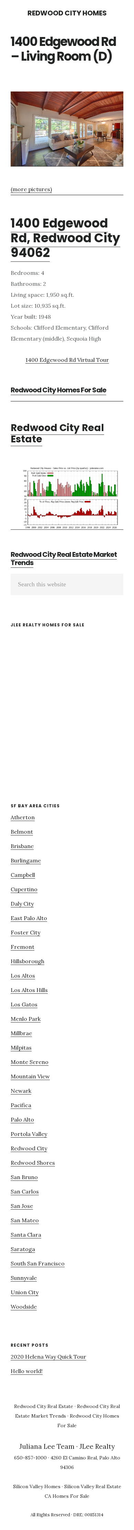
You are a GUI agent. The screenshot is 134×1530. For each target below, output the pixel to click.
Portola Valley (29, 1133)
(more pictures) (31, 189)
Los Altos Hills (29, 990)
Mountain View (30, 1076)
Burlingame (26, 860)
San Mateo (25, 1220)
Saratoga (23, 1249)
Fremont (22, 946)
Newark (21, 1090)
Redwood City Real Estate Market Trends (64, 558)
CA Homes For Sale (67, 1496)
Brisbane (22, 846)
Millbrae (21, 1033)
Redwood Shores (33, 1162)
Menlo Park (26, 1018)
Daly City (22, 903)
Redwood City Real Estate (57, 433)
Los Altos (23, 975)
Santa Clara (26, 1234)
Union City (24, 1292)
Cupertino (24, 889)
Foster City (25, 932)
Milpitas (21, 1047)
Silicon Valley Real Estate (92, 1486)
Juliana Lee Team (47, 1446)
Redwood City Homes (67, 13)
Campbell (23, 874)
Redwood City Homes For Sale (58, 390)
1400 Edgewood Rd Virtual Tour (67, 359)
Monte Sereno (29, 1061)
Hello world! (27, 1371)
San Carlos (25, 1191)
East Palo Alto (29, 918)
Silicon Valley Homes (36, 1486)
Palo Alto (22, 1119)
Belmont (22, 831)
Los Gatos (24, 1004)
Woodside (24, 1306)
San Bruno (24, 1177)
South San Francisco (38, 1263)
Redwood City (29, 1148)
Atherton (23, 817)
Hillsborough (27, 961)
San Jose (22, 1205)
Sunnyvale (24, 1277)
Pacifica (21, 1105)
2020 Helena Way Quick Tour (48, 1356)
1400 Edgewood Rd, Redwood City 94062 (65, 238)
